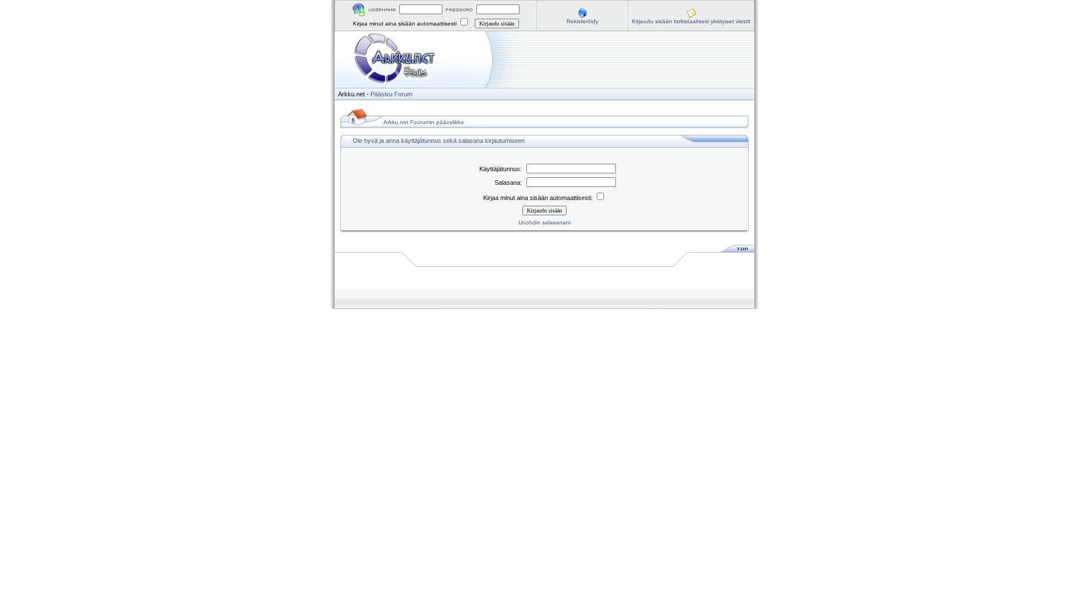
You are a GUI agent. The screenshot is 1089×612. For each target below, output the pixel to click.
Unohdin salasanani (544, 222)
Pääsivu (381, 94)
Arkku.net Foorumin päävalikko (423, 122)
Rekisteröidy (582, 21)
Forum (403, 94)
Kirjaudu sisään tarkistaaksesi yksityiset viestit (691, 21)
